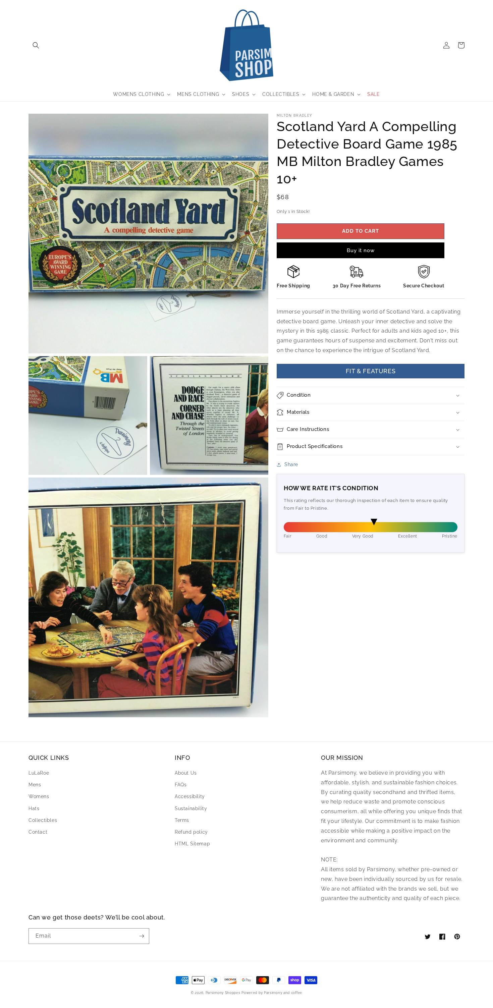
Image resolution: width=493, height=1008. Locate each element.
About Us (186, 773)
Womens (39, 796)
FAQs (180, 784)
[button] (36, 45)
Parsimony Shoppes (223, 993)
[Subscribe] (141, 936)
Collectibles (43, 820)
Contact (38, 832)
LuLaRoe (39, 773)
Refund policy (191, 832)
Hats (34, 808)
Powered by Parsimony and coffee (271, 993)
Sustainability (191, 808)
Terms (182, 820)
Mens (35, 784)
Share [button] (291, 464)
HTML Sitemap (192, 843)
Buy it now (361, 250)
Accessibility (190, 796)
